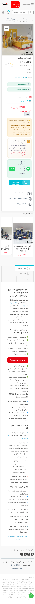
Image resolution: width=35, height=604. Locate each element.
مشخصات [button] (22, 274)
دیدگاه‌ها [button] (23, 279)
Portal (21, 599)
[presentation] (32, 40)
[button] (7, 12)
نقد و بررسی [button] (22, 268)
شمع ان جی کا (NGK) (20, 77)
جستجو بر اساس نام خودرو (16, 4)
